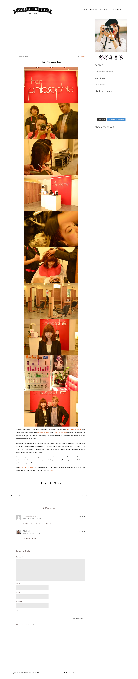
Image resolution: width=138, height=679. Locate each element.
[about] (111, 51)
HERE (51, 470)
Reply (81, 516)
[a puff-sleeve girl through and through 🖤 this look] (122, 106)
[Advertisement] (51, 34)
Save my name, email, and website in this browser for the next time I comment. (36, 613)
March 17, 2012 (23, 56)
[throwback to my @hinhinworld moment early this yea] (100, 113)
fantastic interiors (43, 432)
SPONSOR (117, 10)
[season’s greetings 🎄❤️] (100, 100)
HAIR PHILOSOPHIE (74, 429)
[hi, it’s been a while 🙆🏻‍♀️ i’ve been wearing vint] (111, 113)
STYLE (84, 10)
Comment (19, 557)
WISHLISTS (105, 10)
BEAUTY (93, 10)
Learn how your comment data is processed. (42, 624)
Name (18, 583)
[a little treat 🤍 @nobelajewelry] (122, 100)
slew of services (61, 432)
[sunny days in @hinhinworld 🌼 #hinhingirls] (100, 106)
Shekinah (26, 531)
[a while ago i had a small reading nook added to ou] (111, 106)
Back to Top (68, 673)
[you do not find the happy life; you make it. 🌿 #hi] (111, 100)
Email (18, 592)
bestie (83, 56)
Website (19, 601)
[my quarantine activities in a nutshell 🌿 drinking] (122, 113)
